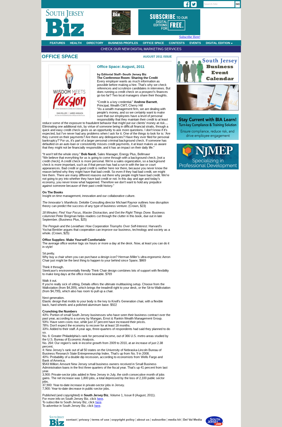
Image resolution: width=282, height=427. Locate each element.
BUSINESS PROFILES (123, 43)
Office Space (60, 56)
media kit (174, 419)
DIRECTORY (94, 43)
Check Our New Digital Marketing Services (141, 49)
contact (71, 419)
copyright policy (123, 419)
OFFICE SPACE (153, 43)
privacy (84, 419)
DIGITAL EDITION (218, 43)
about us (143, 419)
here (100, 398)
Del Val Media (192, 419)
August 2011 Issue (157, 56)
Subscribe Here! (189, 37)
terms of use (100, 419)
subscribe (159, 419)
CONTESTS (177, 43)
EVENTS (195, 43)
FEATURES (57, 43)
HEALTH (76, 43)
